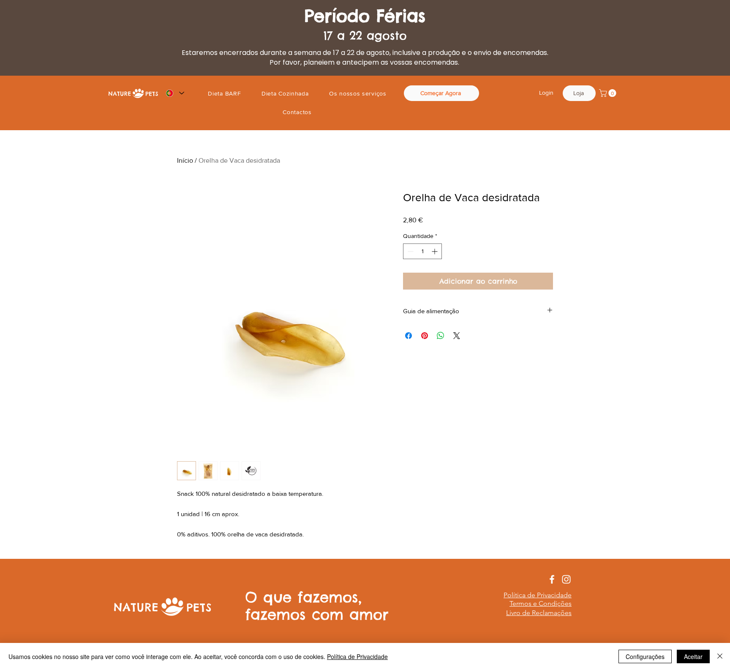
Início (185, 160)
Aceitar (693, 656)
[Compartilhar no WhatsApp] (441, 336)
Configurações (645, 656)
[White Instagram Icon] (566, 579)
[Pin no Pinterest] (424, 336)
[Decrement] (409, 251)
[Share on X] (457, 336)
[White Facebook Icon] (552, 579)
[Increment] (435, 251)
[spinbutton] (422, 251)
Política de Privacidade (357, 656)
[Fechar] (720, 656)
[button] (608, 93)
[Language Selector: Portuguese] (175, 93)
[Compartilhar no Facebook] (408, 336)
